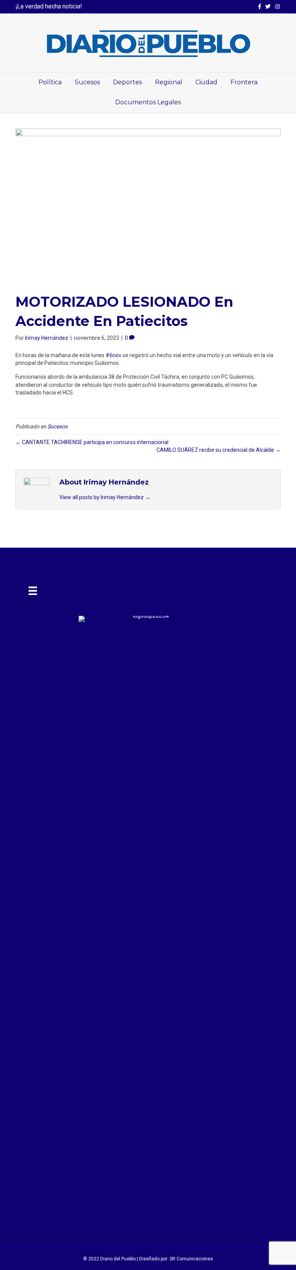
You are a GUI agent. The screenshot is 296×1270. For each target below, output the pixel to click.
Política (50, 82)
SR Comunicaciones (191, 1259)
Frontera (243, 82)
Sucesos (87, 82)
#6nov (113, 355)
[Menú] (32, 590)
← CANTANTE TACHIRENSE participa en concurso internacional (91, 442)
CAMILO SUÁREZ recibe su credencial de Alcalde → (218, 450)
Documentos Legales (148, 102)
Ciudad (206, 82)
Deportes (127, 82)
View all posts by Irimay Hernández (104, 497)
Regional (168, 82)
